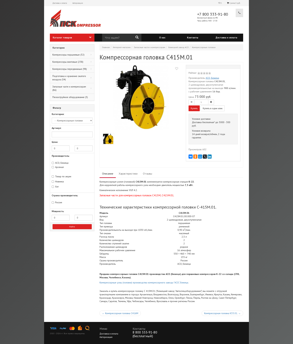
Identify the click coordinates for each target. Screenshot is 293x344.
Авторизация (77, 3)
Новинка (59, 181)
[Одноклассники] (195, 157)
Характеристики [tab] (128, 173)
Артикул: (56, 128)
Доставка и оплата (59, 3)
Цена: (55, 141)
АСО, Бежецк (62, 162)
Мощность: (58, 211)
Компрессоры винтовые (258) (67, 61)
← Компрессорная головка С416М (120, 313)
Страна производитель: (65, 195)
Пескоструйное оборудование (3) (70, 97)
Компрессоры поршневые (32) (68, 54)
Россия (58, 202)
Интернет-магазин (122, 47)
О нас (162, 37)
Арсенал (59, 167)
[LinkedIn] (210, 157)
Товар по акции (63, 176)
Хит (57, 186)
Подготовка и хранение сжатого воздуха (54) (69, 78)
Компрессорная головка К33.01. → (222, 313)
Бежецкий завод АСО (178, 47)
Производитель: (61, 155)
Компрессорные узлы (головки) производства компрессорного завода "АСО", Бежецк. (144, 282)
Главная (106, 47)
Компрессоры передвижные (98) (69, 68)
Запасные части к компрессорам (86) (69, 88)
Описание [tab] (107, 173)
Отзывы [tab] (147, 173)
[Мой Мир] (200, 157)
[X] (205, 157)
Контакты (192, 37)
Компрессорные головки (204, 47)
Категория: (58, 114)
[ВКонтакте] (191, 157)
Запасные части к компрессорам (149, 47)
